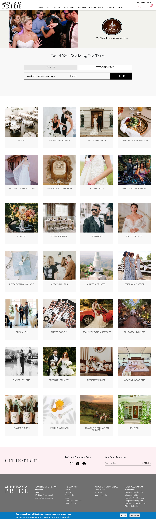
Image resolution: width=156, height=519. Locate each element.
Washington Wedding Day (135, 503)
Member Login (101, 495)
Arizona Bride (130, 489)
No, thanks (135, 515)
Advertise (98, 492)
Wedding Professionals (90, 7)
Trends (56, 7)
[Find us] (71, 464)
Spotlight (69, 7)
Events (110, 7)
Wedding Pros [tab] (105, 67)
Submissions (100, 489)
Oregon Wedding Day (134, 500)
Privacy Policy (70, 503)
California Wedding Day (134, 492)
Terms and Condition (73, 500)
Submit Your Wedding (44, 498)
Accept (123, 515)
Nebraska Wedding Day (134, 498)
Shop (120, 7)
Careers (68, 492)
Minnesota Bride (131, 495)
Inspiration (43, 7)
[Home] (12, 5)
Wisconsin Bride (131, 506)
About (67, 489)
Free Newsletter (111, 463)
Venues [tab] (50, 67)
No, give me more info (60, 517)
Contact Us (69, 495)
